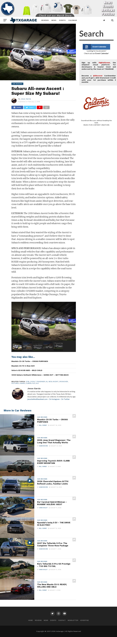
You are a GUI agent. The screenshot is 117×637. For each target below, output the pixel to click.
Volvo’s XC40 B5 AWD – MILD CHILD (26, 370)
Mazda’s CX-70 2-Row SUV (23, 366)
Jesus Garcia (26, 99)
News (53, 20)
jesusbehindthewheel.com (37, 399)
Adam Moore (43, 446)
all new (49, 381)
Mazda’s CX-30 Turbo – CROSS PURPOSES (29, 361)
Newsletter (73, 620)
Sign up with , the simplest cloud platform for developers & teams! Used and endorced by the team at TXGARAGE (99, 66)
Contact (62, 620)
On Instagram (54, 399)
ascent (55, 381)
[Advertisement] (96, 215)
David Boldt (43, 508)
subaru (22, 383)
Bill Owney (43, 425)
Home (30, 620)
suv (37, 383)
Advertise (84, 620)
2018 (27, 381)
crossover (63, 381)
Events (62, 20)
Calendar (72, 20)
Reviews (45, 20)
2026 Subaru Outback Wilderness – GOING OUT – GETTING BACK (40, 375)
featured (15, 383)
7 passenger (40, 381)
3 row (32, 381)
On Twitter (65, 399)
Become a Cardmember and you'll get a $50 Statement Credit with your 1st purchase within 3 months (99, 79)
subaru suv (30, 383)
